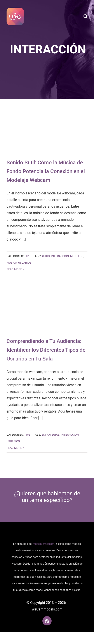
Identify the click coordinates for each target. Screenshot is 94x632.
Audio (46, 256)
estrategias (50, 434)
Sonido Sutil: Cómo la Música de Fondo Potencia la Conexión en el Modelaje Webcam (47, 132)
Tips (27, 256)
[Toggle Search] (86, 16)
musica (12, 262)
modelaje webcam (43, 543)
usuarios (24, 262)
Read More (14, 269)
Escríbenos (46, 506)
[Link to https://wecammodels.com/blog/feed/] (47, 620)
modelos (76, 256)
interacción (60, 256)
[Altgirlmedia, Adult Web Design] (47, 533)
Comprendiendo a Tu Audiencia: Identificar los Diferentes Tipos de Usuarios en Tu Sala (47, 310)
